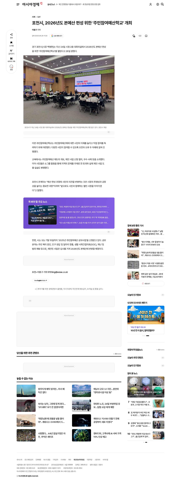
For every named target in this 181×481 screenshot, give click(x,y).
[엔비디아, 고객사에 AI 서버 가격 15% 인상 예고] (81, 441)
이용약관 (89, 459)
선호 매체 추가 (58, 36)
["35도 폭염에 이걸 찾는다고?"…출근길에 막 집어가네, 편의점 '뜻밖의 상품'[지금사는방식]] (158, 439)
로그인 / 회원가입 (150, 4)
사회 (33, 17)
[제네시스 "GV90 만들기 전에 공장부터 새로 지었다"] (81, 426)
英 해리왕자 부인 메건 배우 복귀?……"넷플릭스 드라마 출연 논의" (140, 415)
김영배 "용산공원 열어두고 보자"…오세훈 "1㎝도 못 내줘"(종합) (141, 426)
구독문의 (55, 459)
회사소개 (19, 459)
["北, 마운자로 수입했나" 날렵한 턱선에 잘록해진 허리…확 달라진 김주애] (133, 236)
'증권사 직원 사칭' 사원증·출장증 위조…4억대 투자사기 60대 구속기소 (152, 265)
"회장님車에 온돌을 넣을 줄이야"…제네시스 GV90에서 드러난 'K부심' (152, 254)
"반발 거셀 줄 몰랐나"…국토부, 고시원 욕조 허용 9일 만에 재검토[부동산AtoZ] (141, 405)
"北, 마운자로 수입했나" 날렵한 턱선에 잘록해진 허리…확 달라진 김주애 (152, 232)
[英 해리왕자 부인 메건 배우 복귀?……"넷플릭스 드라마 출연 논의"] (158, 417)
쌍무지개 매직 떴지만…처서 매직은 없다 (51, 391)
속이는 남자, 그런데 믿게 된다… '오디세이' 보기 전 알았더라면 (52, 405)
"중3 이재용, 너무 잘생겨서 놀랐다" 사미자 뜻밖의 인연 (152, 243)
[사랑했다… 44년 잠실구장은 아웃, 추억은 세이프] (26, 441)
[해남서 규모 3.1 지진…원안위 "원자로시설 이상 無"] (81, 396)
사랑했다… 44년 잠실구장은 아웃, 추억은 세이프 (51, 435)
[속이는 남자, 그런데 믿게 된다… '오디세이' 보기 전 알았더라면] (26, 411)
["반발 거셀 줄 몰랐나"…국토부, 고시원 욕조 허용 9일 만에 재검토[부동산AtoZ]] (158, 407)
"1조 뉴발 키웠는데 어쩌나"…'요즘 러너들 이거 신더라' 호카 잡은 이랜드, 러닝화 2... (84, 223)
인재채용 (38, 459)
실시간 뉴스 (51, 4)
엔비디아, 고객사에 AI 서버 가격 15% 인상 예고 (107, 435)
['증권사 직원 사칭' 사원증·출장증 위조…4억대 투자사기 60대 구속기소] (133, 268)
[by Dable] (117, 354)
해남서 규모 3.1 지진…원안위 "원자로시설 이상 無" (106, 391)
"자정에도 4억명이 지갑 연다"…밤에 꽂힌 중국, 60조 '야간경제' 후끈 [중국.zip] (84, 212)
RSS (69, 459)
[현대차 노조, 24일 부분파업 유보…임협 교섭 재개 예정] (81, 411)
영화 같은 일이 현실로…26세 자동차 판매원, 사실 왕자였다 (152, 275)
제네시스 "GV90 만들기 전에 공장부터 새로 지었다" (106, 420)
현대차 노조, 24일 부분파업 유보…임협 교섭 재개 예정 (106, 405)
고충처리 (97, 459)
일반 (39, 17)
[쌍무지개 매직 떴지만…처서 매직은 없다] (26, 396)
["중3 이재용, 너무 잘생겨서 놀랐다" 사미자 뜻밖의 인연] (133, 247)
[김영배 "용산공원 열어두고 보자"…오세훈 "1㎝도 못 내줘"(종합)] (158, 428)
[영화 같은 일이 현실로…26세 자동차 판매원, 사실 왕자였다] (133, 279)
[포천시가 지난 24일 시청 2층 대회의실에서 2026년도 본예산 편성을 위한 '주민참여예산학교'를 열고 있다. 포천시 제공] (69, 89)
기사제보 (63, 459)
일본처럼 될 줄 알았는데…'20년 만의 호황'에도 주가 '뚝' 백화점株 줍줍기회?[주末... (84, 217)
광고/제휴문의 (29, 459)
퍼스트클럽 (46, 459)
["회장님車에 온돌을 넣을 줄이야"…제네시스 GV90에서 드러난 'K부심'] (133, 258)
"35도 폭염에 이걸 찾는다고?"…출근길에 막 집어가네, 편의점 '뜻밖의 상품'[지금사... (84, 207)
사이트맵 (105, 459)
